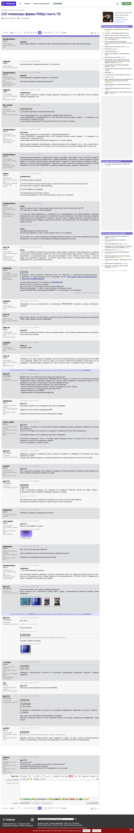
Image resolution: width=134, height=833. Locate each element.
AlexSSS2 (13, 18)
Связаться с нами (43, 823)
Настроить (96, 831)
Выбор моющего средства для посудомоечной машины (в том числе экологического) (118, 80)
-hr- (97, 776)
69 (48, 33)
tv (21, 18)
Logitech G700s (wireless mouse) (114, 35)
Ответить (95, 39)
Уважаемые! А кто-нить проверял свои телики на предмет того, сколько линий (118, 246)
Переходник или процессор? (113, 263)
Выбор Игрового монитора (113, 57)
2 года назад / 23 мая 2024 (29, 586)
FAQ (70, 823)
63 (31, 33)
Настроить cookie (58, 825)
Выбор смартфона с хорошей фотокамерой (118, 84)
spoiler (57, 776)
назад (12, 33)
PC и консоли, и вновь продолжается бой (117, 74)
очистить (42, 779)
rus (21, 779)
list (79, 776)
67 (42, 33)
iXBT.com (41, 828)
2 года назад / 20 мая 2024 (29, 356)
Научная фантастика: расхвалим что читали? (118, 68)
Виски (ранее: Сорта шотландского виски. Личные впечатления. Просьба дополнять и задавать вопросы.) (118, 61)
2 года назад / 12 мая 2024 (29, 301)
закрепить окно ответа (13, 783)
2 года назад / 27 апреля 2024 (30, 154)
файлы (37, 779)
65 (36, 33)
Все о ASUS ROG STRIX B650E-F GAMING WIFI (117, 164)
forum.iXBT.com (77, 828)
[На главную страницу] (8, 4)
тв (20, 18)
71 (54, 33)
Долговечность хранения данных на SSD (117, 29)
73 (60, 33)
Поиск (66, 823)
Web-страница (7, 678)
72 (57, 33)
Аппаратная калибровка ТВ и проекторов (117, 53)
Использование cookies (45, 825)
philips (27, 18)
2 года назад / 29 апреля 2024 (30, 268)
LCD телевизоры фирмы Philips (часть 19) (31, 13)
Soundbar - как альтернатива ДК (114, 33)
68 (45, 33)
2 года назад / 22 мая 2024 (29, 373)
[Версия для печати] (91, 33)
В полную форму (92, 803)
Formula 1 (107, 77)
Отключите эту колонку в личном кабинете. (115, 270)
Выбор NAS (108, 72)
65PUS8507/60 (57, 282)
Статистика (75, 823)
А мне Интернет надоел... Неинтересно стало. (118, 259)
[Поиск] (117, 4)
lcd (24, 18)
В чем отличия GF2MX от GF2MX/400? (115, 240)
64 (33, 33)
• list (75, 776)
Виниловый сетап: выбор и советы (115, 46)
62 (28, 33)
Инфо (90, 39)
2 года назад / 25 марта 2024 (30, 89)
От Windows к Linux (110, 49)
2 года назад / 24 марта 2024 (30, 39)
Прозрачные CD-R (110, 250)
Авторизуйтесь (25, 803)
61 (25, 33)
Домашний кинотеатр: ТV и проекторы (13, 10)
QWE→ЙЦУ (26, 779)
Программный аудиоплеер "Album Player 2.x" (118, 88)
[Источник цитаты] (59, 77)
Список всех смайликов (12, 780)
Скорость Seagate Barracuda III (114, 244)
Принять (86, 831)
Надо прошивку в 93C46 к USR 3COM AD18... (117, 252)
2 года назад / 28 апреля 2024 (30, 203)
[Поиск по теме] (94, 33)
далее (64, 33)
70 (51, 33)
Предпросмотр (47, 803)
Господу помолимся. (111, 51)
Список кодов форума (13, 779)
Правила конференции (56, 823)
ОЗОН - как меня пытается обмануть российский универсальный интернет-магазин (119, 42)
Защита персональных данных (73, 825)
